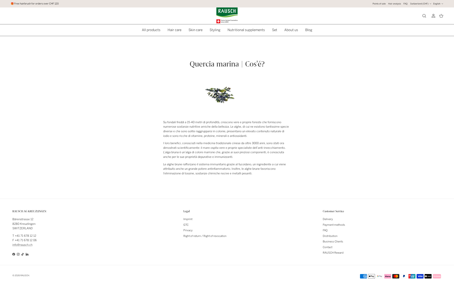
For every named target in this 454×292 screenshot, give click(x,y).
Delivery (328, 219)
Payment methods (334, 224)
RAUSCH (24, 275)
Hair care (174, 30)
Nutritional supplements (246, 30)
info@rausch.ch (22, 245)
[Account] (433, 16)
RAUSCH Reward (333, 252)
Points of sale (379, 3)
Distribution (330, 236)
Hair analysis (394, 3)
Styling (215, 30)
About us (291, 30)
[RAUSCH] (227, 15)
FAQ (405, 3)
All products (151, 30)
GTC (186, 224)
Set (274, 30)
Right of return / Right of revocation (204, 236)
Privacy (188, 230)
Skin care (196, 30)
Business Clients (333, 241)
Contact (327, 247)
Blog (308, 30)
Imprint (187, 219)
